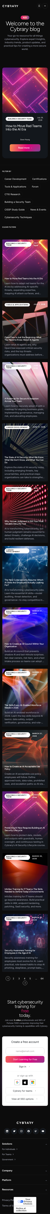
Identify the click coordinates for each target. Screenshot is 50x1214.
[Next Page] (25, 983)
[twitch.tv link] (36, 1131)
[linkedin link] (7, 1131)
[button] (39, 6)
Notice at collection (21, 1209)
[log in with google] (17, 1082)
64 (42, 978)
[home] (10, 6)
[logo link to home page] (25, 1124)
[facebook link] (29, 1131)
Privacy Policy (9, 1200)
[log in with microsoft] (33, 1082)
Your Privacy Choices (27, 1201)
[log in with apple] (25, 1082)
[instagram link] (21, 1131)
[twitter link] (14, 1131)
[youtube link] (43, 1131)
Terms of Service (11, 1205)
